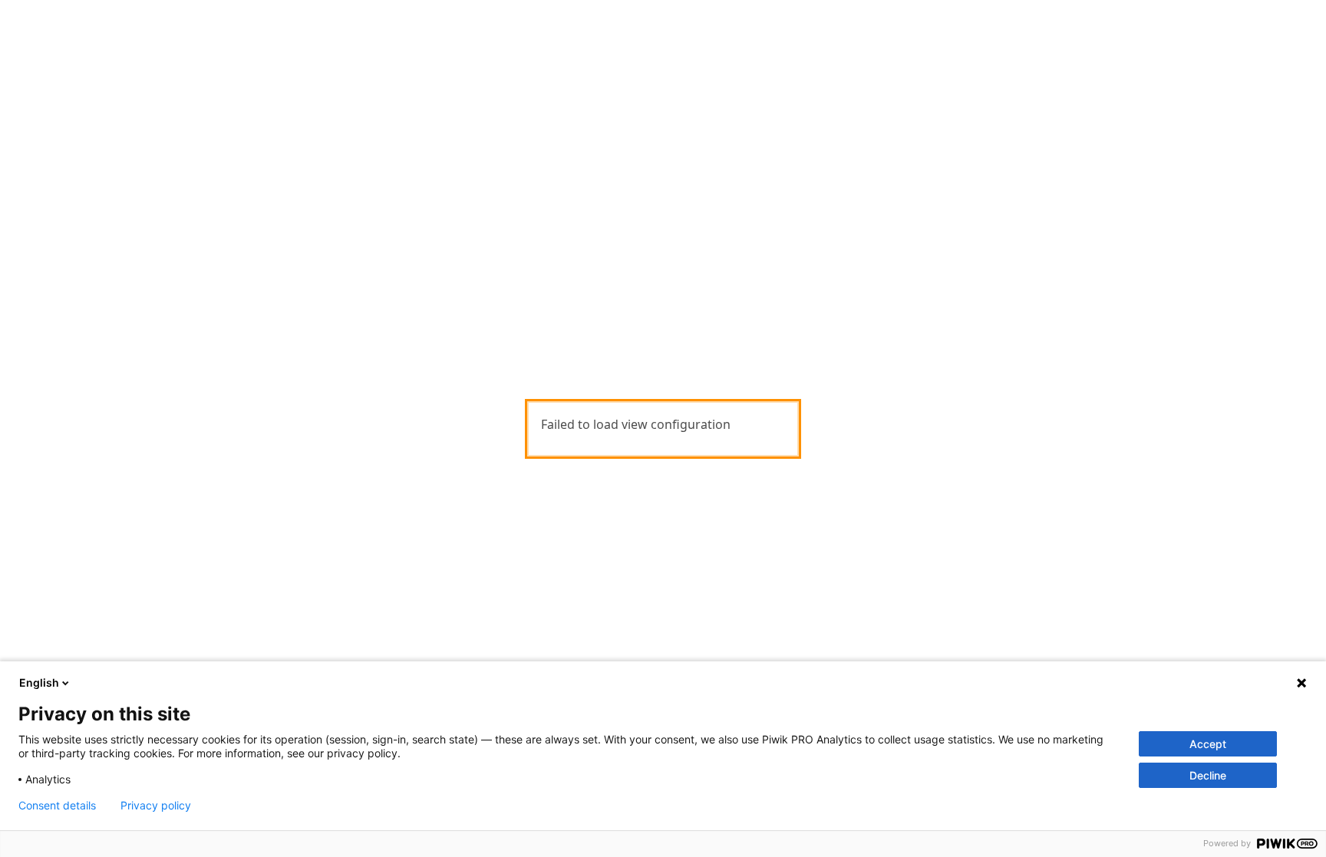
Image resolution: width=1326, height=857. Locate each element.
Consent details (57, 805)
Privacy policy (155, 805)
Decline (1207, 775)
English (39, 682)
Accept (1207, 743)
